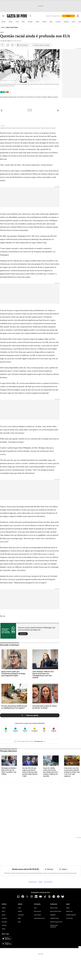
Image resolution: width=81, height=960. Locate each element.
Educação (4, 921)
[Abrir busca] (30, 16)
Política (37, 21)
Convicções (21, 914)
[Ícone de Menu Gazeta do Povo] (3, 16)
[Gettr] (58, 896)
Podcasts (4, 925)
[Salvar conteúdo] (12, 45)
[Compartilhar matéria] (7, 45)
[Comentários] (2, 45)
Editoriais (30, 21)
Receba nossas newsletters (54, 926)
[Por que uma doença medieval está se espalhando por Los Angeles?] (14, 694)
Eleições (44, 21)
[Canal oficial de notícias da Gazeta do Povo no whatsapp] (18, 896)
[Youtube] (40, 896)
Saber (23, 21)
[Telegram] (54, 896)
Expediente (53, 914)
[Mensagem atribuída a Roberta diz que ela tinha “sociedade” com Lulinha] (9, 760)
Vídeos (3, 928)
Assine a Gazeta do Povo (56, 921)
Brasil (3, 911)
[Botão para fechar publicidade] (79, 947)
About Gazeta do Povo (55, 911)
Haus (35, 907)
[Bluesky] (62, 896)
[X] (27, 896)
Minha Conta (69, 911)
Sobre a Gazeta (54, 907)
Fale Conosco (69, 918)
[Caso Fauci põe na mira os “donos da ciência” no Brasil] (45, 694)
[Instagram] (31, 896)
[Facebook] (23, 896)
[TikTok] (45, 896)
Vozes (17, 21)
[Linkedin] (36, 896)
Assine (67, 907)
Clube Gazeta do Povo (39, 918)
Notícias (4, 21)
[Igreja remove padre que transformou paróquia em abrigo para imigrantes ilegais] (14, 659)
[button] (29, 742)
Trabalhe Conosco (54, 918)
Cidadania (66, 21)
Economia (58, 21)
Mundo (73, 21)
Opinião (20, 911)
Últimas (10, 21)
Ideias (51, 21)
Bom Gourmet (37, 911)
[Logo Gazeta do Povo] (17, 15)
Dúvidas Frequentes (71, 914)
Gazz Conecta (37, 914)
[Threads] (49, 896)
